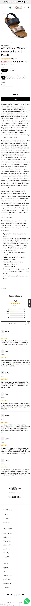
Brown (12, 70)
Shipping (3, 64)
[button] (2, 7)
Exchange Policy (7, 537)
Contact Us (6, 567)
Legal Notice (6, 549)
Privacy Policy (7, 545)
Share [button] (4, 289)
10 (23, 77)
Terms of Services (7, 533)
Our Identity (6, 522)
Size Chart (6, 587)
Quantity (3, 85)
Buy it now (15, 99)
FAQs (4, 571)
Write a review (13, 323)
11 (3, 81)
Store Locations (7, 583)
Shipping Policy (7, 541)
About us (5, 514)
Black (4, 70)
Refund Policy (6, 557)
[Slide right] (19, 42)
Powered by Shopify (20, 602)
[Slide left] (11, 42)
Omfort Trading (7, 579)
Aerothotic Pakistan (13, 602)
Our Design (6, 518)
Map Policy (6, 553)
